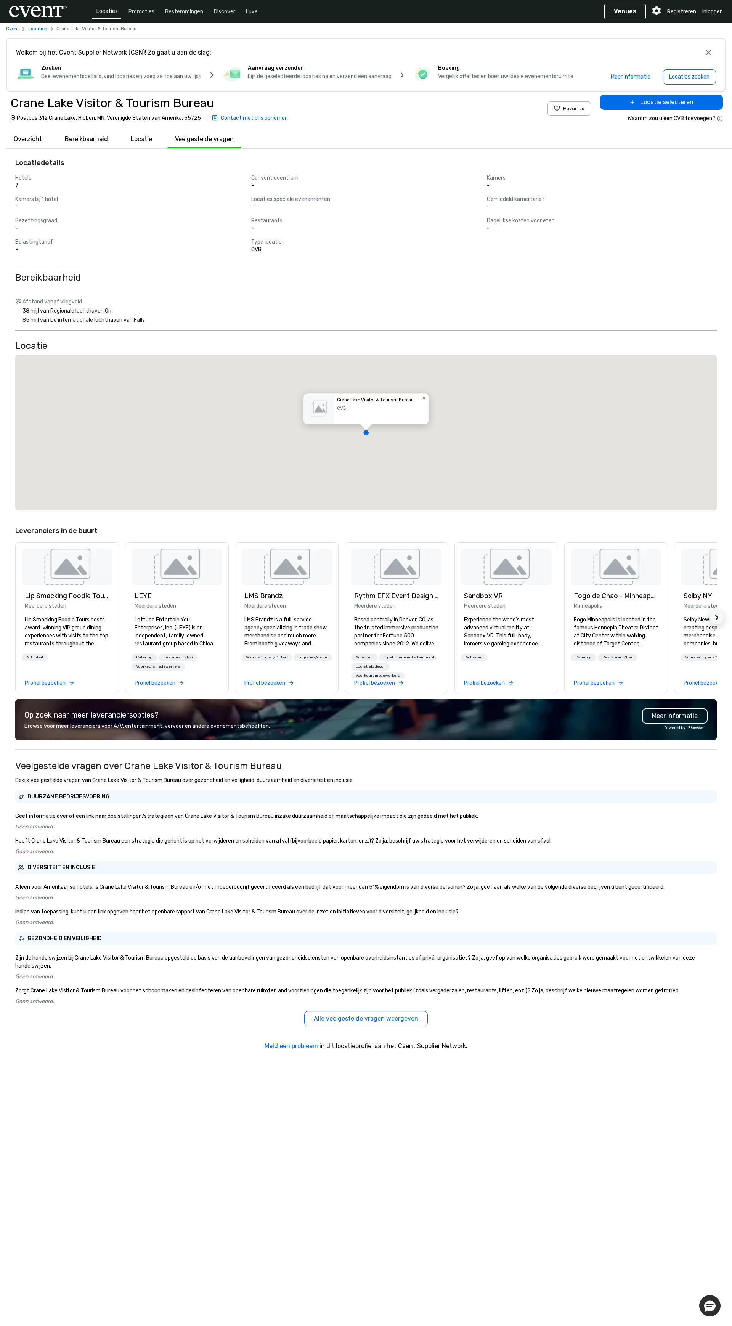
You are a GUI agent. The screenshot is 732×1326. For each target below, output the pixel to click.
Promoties (141, 11)
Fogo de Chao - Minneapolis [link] (616, 596)
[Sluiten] (708, 52)
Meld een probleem (291, 1046)
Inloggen (712, 11)
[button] (366, 432)
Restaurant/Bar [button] (178, 657)
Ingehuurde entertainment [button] (409, 657)
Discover (224, 11)
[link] (67, 567)
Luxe (252, 11)
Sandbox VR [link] (483, 596)
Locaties (107, 11)
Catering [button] (144, 657)
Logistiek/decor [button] (312, 657)
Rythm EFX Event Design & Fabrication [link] (396, 596)
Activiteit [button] (34, 657)
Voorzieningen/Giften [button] (266, 657)
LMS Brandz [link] (263, 596)
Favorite (573, 108)
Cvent (12, 28)
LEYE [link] (143, 596)
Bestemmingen (184, 11)
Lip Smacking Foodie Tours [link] (67, 596)
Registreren (681, 11)
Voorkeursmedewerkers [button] (158, 666)
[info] (720, 119)
